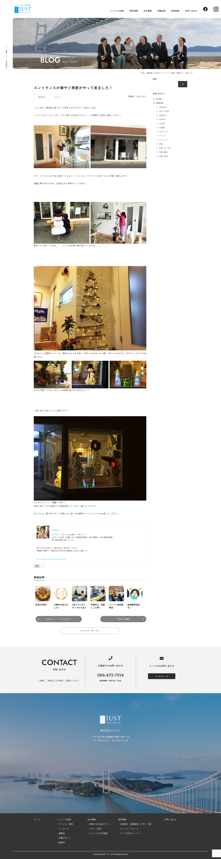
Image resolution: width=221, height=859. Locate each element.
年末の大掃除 (123, 619)
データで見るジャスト (130, 833)
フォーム (134, 828)
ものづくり (163, 131)
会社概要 (147, 10)
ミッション (163, 140)
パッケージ (64, 828)
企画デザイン (65, 837)
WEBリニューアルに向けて (58, 619)
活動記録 (161, 10)
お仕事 (161, 127)
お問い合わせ (191, 10)
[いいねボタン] (37, 566)
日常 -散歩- (163, 152)
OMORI (162, 123)
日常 (161, 144)
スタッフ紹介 (95, 828)
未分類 (158, 99)
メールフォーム (161, 676)
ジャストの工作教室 (98, 833)
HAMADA (162, 107)
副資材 (62, 842)
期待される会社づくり (99, 824)
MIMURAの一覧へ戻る (90, 630)
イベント (57, 97)
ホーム (37, 819)
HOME (143, 73)
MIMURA (157, 73)
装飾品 (62, 833)
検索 (155, 79)
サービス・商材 (66, 824)
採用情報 (175, 10)
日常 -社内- (163, 156)
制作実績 (134, 10)
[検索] (182, 84)
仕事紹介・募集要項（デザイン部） (136, 824)
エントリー (125, 828)
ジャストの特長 (117, 10)
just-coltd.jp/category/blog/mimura (51, 559)
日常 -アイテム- (165, 148)
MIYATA (162, 119)
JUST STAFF (164, 111)
